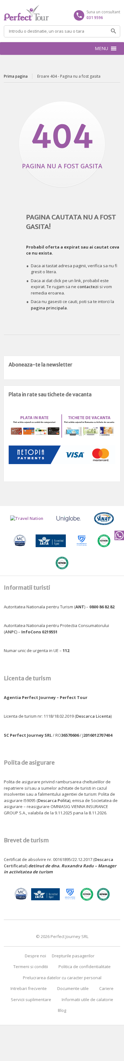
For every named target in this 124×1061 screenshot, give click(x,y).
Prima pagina (16, 76)
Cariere (106, 988)
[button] (101, 48)
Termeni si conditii (30, 966)
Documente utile (73, 988)
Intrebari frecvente (28, 988)
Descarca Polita (53, 800)
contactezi (88, 286)
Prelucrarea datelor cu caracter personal (62, 977)
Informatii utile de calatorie (87, 999)
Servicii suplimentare (31, 999)
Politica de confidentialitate (85, 966)
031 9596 (94, 17)
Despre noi (35, 956)
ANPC (10, 632)
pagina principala (49, 308)
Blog (62, 1010)
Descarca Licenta (93, 716)
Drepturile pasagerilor (73, 956)
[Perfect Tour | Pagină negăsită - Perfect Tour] (62, 13)
